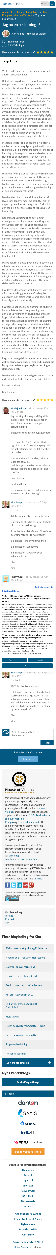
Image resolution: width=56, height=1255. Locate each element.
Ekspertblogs (32, 11)
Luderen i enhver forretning (20, 966)
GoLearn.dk (28, 1190)
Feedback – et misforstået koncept (24, 985)
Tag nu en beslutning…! (18, 1044)
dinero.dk (28, 1185)
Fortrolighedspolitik (44, 587)
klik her (39, 878)
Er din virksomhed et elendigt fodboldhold (21, 1005)
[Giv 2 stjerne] (41, 52)
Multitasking (12, 1016)
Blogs (19, 11)
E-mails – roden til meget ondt (22, 976)
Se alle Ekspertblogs (28, 1082)
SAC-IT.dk (28, 1195)
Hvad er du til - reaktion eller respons (25, 957)
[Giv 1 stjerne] (37, 52)
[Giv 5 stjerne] (51, 52)
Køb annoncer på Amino (28, 1213)
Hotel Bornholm (23, 1247)
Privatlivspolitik (28, 1229)
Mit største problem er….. (19, 994)
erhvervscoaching (28, 859)
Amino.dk (7, 11)
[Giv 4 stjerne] (48, 52)
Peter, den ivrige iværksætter (21, 1035)
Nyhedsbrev (28, 1224)
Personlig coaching (16, 1053)
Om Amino (28, 1234)
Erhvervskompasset (28, 822)
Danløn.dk (28, 1169)
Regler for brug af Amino (28, 1218)
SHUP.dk (28, 1206)
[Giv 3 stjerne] (45, 52)
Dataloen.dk (28, 1201)
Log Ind (44, 4)
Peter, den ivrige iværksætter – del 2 (25, 1025)
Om (7, 922)
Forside (9, 915)
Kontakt (9, 919)
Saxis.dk (28, 1175)
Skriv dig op (28, 758)
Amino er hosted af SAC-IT (28, 1241)
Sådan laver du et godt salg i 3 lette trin (27, 948)
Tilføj (47, 742)
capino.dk (28, 1180)
